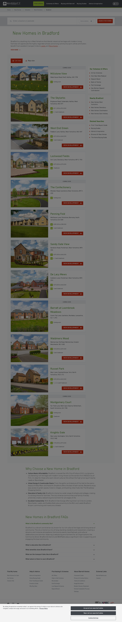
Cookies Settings (93, 618)
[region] (61, 613)
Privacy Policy (43, 608)
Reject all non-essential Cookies (93, 613)
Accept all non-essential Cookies (93, 608)
